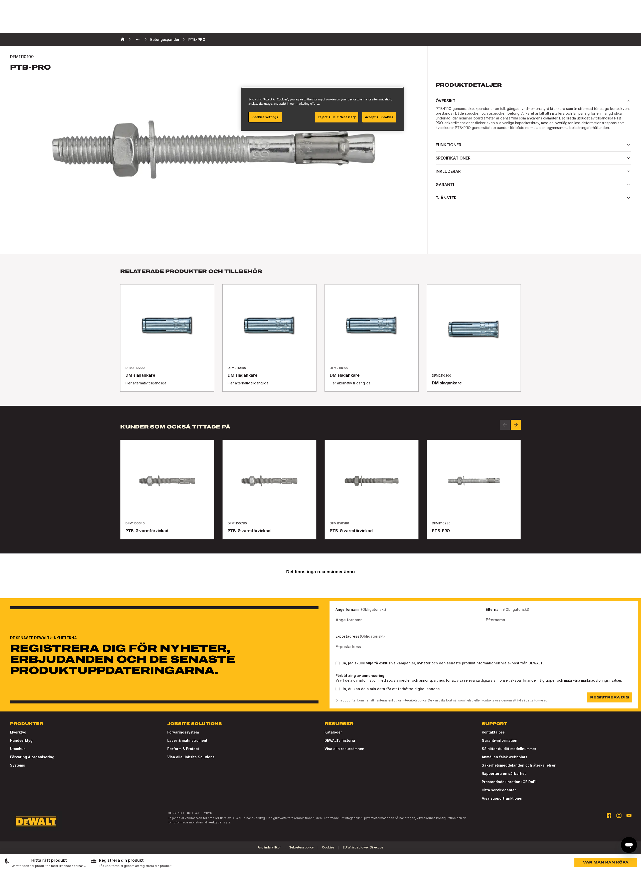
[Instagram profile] (619, 815)
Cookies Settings (265, 117)
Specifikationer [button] (453, 158)
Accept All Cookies (379, 117)
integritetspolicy (414, 700)
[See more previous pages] (137, 39)
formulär (540, 700)
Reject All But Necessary (337, 117)
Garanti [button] (445, 184)
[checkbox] (338, 663)
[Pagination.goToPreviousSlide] (505, 425)
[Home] (122, 39)
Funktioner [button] (448, 144)
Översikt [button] (445, 100)
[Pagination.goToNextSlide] (516, 425)
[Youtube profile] (629, 815)
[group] (45, 863)
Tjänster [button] (446, 197)
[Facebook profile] (609, 815)
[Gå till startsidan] (36, 821)
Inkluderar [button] (448, 171)
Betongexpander (164, 39)
